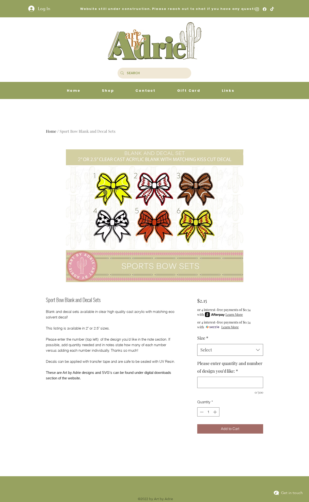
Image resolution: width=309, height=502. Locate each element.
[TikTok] (272, 9)
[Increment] (215, 412)
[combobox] (230, 350)
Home (51, 131)
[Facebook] (264, 9)
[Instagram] (257, 9)
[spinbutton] (208, 412)
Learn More (234, 314)
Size (202, 338)
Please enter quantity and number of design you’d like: (229, 367)
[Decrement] (201, 412)
